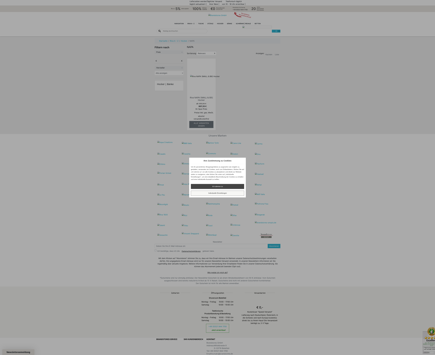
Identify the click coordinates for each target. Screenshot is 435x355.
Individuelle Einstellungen (217, 193)
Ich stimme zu (217, 186)
